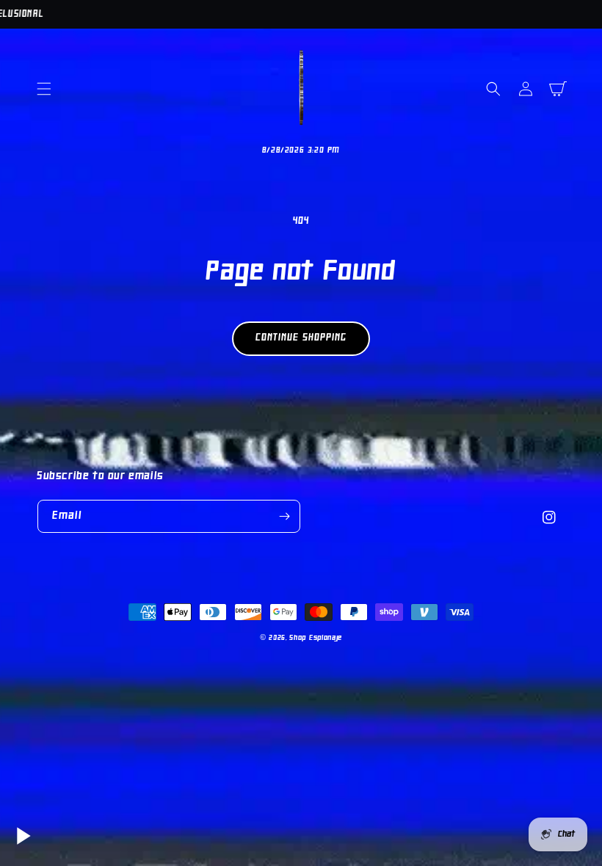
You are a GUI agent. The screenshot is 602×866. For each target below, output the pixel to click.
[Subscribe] (284, 516)
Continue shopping (301, 338)
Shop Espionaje (315, 638)
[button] (44, 89)
